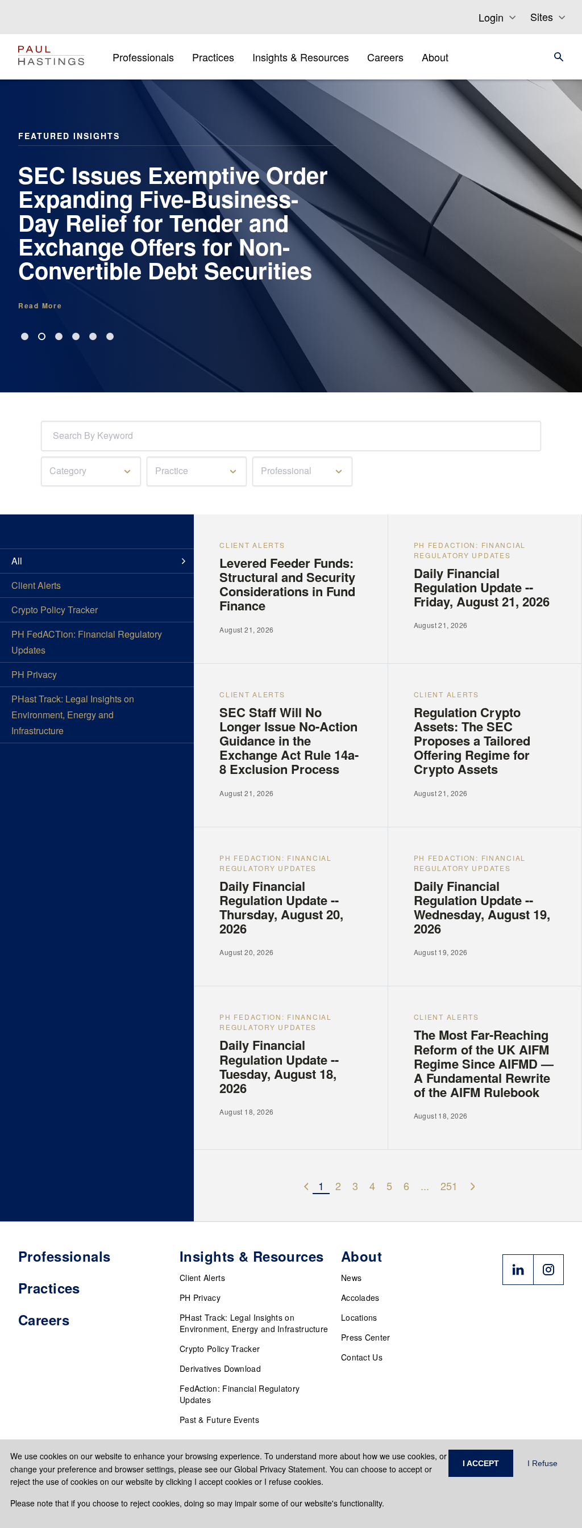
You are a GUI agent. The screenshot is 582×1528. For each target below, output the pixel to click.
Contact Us (362, 1357)
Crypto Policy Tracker (220, 1348)
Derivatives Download (220, 1368)
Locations (359, 1317)
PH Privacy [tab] (34, 674)
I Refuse (542, 1463)
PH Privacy (200, 1297)
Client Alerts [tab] (36, 585)
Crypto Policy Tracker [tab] (54, 609)
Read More (40, 305)
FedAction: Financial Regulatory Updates (240, 1394)
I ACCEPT (481, 1463)
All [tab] (16, 560)
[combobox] (55, 436)
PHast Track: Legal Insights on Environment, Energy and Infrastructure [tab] (72, 714)
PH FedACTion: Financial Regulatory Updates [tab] (86, 641)
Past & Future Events (219, 1419)
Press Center (365, 1337)
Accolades (360, 1297)
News (351, 1277)
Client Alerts (202, 1277)
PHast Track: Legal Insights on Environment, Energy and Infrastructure (254, 1323)
